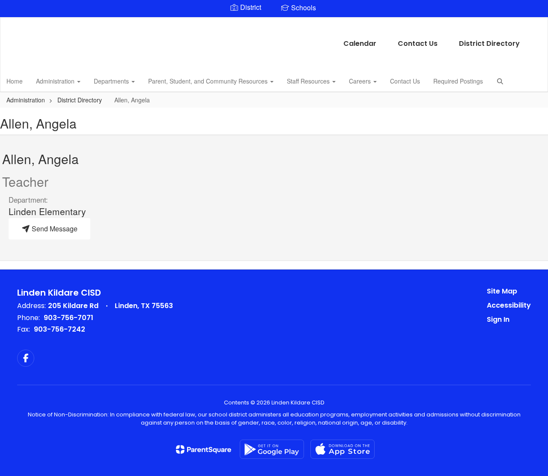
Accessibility (509, 305)
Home (14, 81)
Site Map (502, 291)
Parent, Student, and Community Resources (208, 81)
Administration (56, 81)
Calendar (359, 43)
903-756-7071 (68, 318)
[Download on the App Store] (342, 449)
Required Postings (458, 81)
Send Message (53, 229)
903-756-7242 (59, 329)
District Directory (489, 43)
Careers (360, 81)
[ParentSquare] (203, 449)
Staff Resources (309, 81)
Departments (112, 81)
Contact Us (418, 43)
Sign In (498, 319)
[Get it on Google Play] (272, 449)
